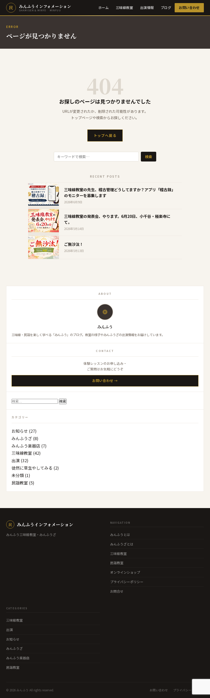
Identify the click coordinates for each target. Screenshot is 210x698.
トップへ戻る (105, 135)
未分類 (18, 475)
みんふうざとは (121, 544)
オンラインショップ (125, 572)
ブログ (166, 7)
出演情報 (147, 7)
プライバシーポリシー (126, 581)
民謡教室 (20, 483)
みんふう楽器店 (26, 446)
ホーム (103, 7)
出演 (16, 460)
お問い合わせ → (105, 380)
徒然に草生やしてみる (32, 468)
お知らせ (20, 431)
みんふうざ (22, 438)
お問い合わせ (189, 7)
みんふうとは (120, 534)
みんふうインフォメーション (40, 524)
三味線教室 (124, 7)
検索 (148, 156)
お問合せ (116, 591)
